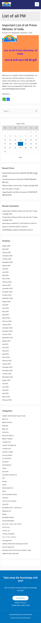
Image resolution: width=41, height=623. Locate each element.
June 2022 (5, 387)
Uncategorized (7, 540)
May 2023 (5, 351)
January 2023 (6, 364)
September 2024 (7, 298)
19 (15, 144)
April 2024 (5, 314)
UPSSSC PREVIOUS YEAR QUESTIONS (15, 544)
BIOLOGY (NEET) (8, 435)
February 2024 (7, 321)
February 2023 (7, 360)
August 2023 (6, 341)
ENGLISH (5, 462)
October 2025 (6, 259)
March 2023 (6, 357)
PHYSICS (5, 498)
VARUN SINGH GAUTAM (10, 553)
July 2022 (5, 383)
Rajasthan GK (6, 511)
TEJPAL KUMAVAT (8, 534)
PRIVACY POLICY (20, 603)
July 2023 (5, 344)
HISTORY (5, 471)
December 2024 (7, 288)
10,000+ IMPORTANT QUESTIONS (13, 416)
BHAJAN (5, 426)
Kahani (4, 481)
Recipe (4, 514)
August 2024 (6, 301)
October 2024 (6, 295)
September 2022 (7, 377)
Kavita (4, 485)
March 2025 (6, 278)
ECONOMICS (6, 458)
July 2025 (5, 269)
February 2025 (7, 282)
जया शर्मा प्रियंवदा (6, 230)
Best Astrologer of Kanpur (11, 189)
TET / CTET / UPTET (9, 537)
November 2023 (7, 331)
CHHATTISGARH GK (9, 445)
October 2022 (6, 374)
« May (20, 157)
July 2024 (5, 305)
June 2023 (5, 347)
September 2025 (7, 262)
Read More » (6, 94)
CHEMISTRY (6, 442)
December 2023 (7, 328)
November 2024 (7, 292)
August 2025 (6, 265)
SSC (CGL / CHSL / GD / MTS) (11, 524)
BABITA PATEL (7, 422)
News (4, 491)
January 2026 (6, 252)
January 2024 (6, 324)
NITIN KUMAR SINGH (9, 494)
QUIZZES (5, 504)
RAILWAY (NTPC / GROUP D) (11, 508)
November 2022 (7, 370)
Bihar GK (5, 429)
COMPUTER (6, 449)
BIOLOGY (5, 432)
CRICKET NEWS (7, 452)
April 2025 (5, 275)
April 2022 (5, 393)
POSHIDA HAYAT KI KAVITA (18, 227)
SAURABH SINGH (8, 517)
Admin (4, 227)
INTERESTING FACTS (9, 475)
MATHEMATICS (7, 488)
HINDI (4, 468)
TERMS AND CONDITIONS (20, 605)
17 (5, 144)
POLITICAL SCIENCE (9, 501)
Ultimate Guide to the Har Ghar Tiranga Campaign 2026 (20, 185)
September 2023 (7, 337)
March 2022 (6, 396)
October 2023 (6, 334)
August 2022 (6, 380)
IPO (3, 478)
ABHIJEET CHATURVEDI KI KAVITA (24, 223)
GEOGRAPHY (6, 465)
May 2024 (5, 311)
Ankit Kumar (6, 223)
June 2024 (5, 308)
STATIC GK (6, 531)
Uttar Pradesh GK (8, 547)
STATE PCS (6, 527)
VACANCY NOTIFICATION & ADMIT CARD (16, 550)
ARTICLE (5, 419)
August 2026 (6, 246)
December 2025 (7, 256)
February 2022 (7, 400)
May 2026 (5, 249)
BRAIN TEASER (7, 439)
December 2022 (7, 367)
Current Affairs (7, 455)
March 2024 (6, 318)
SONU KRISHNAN (8, 521)
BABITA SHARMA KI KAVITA (23, 230)
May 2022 (5, 390)
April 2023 (5, 354)
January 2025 (6, 285)
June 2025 (5, 272)
